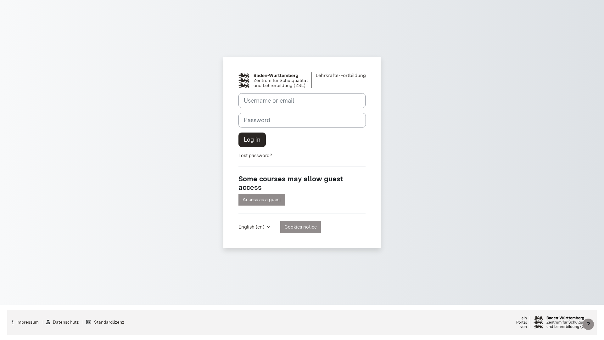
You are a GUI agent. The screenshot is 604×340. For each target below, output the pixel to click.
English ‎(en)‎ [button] (252, 227)
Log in (252, 139)
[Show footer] (588, 324)
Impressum (27, 322)
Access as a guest (262, 199)
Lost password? (255, 155)
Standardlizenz (109, 322)
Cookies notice (300, 227)
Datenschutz (66, 322)
